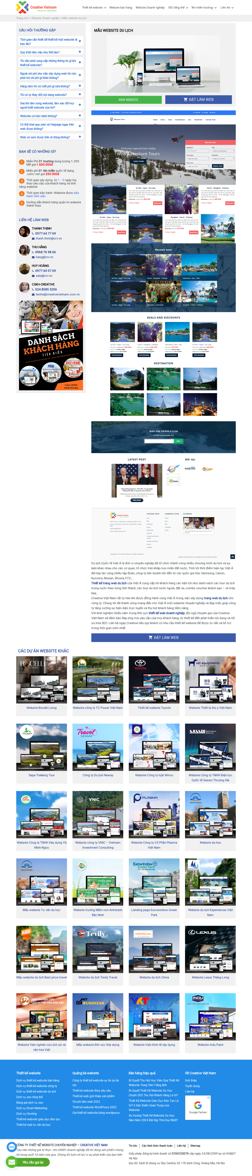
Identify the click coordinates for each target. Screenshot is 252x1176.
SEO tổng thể (176, 7)
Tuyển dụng (192, 1086)
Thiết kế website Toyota (154, 708)
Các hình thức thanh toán (157, 1145)
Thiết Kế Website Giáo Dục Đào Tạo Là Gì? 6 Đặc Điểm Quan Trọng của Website (154, 1105)
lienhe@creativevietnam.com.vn (58, 294)
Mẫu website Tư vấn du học (42, 910)
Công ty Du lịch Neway (98, 775)
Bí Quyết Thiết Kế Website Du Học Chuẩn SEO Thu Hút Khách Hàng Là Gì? (153, 1093)
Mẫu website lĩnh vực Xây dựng (97, 1045)
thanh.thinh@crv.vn (49, 238)
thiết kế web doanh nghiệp (166, 613)
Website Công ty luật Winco (154, 775)
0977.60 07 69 (45, 271)
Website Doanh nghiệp (150, 7)
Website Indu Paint (210, 1045)
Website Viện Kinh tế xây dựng (154, 1045)
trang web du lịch (216, 598)
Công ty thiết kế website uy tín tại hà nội (96, 1083)
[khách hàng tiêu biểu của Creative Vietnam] (51, 345)
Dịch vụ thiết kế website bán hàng (37, 1080)
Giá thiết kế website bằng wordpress (96, 1113)
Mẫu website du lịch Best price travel (41, 977)
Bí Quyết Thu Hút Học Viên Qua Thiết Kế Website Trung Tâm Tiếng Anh (154, 1083)
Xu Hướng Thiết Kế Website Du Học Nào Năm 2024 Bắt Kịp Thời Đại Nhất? (153, 1118)
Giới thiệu (191, 1080)
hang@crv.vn (44, 257)
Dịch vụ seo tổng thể (29, 1097)
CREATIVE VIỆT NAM (93, 1145)
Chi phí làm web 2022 (86, 1101)
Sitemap (195, 1145)
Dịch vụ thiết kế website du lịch (36, 1091)
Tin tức (133, 1145)
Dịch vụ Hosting (26, 1113)
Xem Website (128, 100)
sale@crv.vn (44, 276)
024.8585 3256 (46, 289)
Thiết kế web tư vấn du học (33, 1125)
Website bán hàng (120, 7)
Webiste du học (210, 842)
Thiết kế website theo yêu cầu (92, 1090)
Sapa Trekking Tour (42, 775)
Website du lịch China (154, 977)
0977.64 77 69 (45, 233)
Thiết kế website (92, 7)
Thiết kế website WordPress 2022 (95, 1107)
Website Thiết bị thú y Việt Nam (210, 708)
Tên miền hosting (202, 7)
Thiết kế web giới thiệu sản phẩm (94, 1096)
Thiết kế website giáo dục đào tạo (38, 1119)
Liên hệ (225, 7)
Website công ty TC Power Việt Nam (98, 708)
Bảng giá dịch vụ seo (29, 1102)
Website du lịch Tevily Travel (98, 977)
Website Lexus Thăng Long (210, 977)
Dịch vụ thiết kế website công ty (36, 1086)
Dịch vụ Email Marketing (31, 1108)
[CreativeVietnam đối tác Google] (198, 1107)
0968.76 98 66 (45, 252)
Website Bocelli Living (42, 708)
